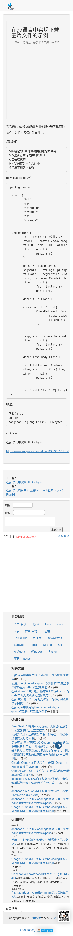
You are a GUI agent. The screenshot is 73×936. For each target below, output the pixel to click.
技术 (36, 624)
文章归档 (12, 908)
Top (58, 745)
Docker (47, 645)
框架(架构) (31, 631)
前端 (47, 631)
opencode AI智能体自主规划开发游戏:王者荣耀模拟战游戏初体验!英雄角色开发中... (39, 781)
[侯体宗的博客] (10, 5)
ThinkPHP (20, 638)
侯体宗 (36, 918)
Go (60, 645)
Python (53, 651)
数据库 (37, 638)
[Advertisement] (36, 80)
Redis (33, 645)
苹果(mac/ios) (23, 658)
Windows (37, 651)
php (16, 631)
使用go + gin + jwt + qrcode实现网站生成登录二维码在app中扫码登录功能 (40, 685)
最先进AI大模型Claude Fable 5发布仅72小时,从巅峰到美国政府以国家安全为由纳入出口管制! (40, 754)
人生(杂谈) (20, 624)
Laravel (19, 645)
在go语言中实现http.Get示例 (24, 482)
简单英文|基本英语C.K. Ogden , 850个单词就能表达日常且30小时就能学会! (40, 744)
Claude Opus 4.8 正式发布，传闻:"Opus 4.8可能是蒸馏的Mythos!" (39, 764)
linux (48, 624)
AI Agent (19, 651)
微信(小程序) (55, 638)
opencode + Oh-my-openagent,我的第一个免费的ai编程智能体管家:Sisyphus (40, 801)
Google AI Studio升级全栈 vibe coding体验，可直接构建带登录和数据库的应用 (39, 809)
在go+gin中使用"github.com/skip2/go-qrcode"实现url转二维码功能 (35, 709)
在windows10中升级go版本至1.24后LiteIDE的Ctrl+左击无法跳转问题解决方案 (40, 693)
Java (60, 624)
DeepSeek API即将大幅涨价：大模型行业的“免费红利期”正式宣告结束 (39, 728)
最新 (60, 536)
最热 (66, 536)
